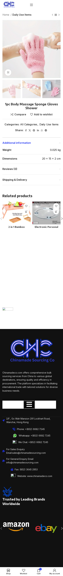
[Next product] (59, 14)
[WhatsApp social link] (42, 130)
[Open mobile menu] (31, 5)
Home (6, 14)
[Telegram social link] (46, 130)
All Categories (28, 124)
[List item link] (31, 435)
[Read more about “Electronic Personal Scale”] (56, 211)
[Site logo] (9, 4)
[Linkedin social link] (38, 130)
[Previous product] (52, 14)
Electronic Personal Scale (46, 228)
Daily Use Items (22, 14)
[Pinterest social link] (34, 130)
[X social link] (30, 130)
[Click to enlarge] (8, 72)
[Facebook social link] (26, 130)
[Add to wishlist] (26, 206)
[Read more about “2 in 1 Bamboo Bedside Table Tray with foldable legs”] (26, 211)
